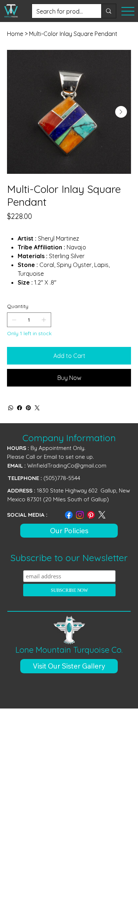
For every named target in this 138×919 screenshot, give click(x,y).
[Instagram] (80, 515)
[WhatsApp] (10, 407)
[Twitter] (37, 407)
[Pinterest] (28, 407)
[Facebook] (19, 407)
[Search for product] (108, 11)
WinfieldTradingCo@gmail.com (66, 465)
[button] (69, 666)
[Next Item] (121, 112)
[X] (102, 515)
